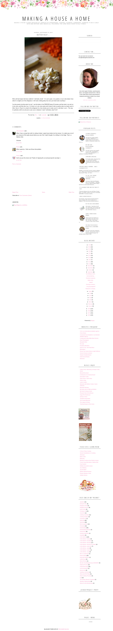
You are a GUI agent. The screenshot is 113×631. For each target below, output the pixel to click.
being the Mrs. (83, 503)
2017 (89, 249)
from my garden (83, 524)
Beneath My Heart (84, 373)
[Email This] (51, 115)
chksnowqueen (20, 131)
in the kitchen (45, 118)
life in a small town (84, 553)
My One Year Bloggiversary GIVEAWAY (89, 563)
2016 (89, 251)
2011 (89, 261)
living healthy (83, 555)
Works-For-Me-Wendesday (86, 583)
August (90, 291)
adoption (82, 502)
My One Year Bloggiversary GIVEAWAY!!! (89, 146)
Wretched (82, 358)
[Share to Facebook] (56, 115)
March (90, 302)
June (90, 295)
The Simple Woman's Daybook (87, 579)
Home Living (83, 380)
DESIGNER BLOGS (64, 629)
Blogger (92, 320)
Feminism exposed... (91, 278)
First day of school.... (91, 284)
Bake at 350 (83, 456)
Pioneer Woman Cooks (85, 473)
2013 (89, 257)
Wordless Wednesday (85, 581)
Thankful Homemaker (85, 398)
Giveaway (82, 526)
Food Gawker (83, 464)
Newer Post (15, 192)
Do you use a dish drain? (92, 204)
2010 (89, 264)
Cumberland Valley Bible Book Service (89, 338)
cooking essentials (84, 514)
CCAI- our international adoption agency (89, 331)
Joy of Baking (83, 467)
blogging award (83, 505)
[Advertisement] (43, 178)
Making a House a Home (56, 18)
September (90, 272)
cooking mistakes (84, 516)
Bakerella (82, 458)
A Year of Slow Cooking (85, 451)
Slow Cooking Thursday (85, 575)
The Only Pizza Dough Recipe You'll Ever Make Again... (92, 226)
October (90, 270)
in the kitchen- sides (84, 548)
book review (83, 509)
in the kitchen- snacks (85, 550)
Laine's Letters (83, 382)
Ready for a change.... (91, 288)
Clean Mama (83, 333)
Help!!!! (91, 282)
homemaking (83, 527)
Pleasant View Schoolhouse (86, 393)
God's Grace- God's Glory (86, 378)
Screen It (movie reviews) (86, 353)
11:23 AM (19, 151)
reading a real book (84, 572)
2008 (89, 310)
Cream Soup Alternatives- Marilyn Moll (89, 462)
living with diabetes (84, 557)
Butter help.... (91, 280)
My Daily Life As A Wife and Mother (88, 389)
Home (43, 192)
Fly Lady (82, 343)
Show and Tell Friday (85, 574)
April (90, 299)
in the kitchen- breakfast (85, 540)
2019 (89, 245)
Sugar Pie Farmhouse (85, 395)
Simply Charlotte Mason (85, 355)
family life (82, 520)
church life (82, 513)
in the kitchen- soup (84, 551)
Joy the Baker (83, 469)
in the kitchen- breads (85, 539)
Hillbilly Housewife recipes (86, 466)
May (90, 297)
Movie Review (83, 561)
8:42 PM (18, 160)
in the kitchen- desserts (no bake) (88, 544)
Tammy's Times (83, 396)
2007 (89, 313)
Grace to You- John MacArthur (87, 347)
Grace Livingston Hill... (86, 196)
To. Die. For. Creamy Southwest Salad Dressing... (91, 177)
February (90, 304)
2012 (89, 259)
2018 (89, 247)
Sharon (18, 155)
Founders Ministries (84, 345)
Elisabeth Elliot (83, 342)
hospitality (82, 535)
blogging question (84, 507)
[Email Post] (48, 115)
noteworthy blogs (84, 566)
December (90, 265)
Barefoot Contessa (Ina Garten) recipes (89, 460)
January (90, 306)
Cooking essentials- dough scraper (91, 134)
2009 (89, 308)
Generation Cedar (84, 376)
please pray (83, 570)
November (90, 267)
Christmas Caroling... (91, 156)
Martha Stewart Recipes (85, 471)
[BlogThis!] (52, 115)
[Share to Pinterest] (57, 115)
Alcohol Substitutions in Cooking (87, 453)
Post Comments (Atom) (26, 195)
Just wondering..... (91, 276)
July (90, 293)
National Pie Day (84, 564)
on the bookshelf (84, 568)
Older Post (71, 192)
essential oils (83, 518)
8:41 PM (18, 143)
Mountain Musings (84, 387)
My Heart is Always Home (86, 391)
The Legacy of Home (85, 402)
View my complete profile (89, 100)
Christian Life (83, 511)
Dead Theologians (84, 340)
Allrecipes (82, 455)
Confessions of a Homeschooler (87, 374)
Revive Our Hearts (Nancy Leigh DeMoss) (90, 351)
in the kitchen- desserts (85, 542)
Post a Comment (16, 164)
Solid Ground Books (85, 356)
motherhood (83, 559)
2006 (89, 315)
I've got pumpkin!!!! (91, 286)
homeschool (83, 531)
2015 (89, 253)
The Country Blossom (85, 400)
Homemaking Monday (85, 529)
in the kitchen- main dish (86, 546)
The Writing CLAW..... (91, 274)
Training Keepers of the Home (87, 404)
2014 (89, 255)
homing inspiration (84, 533)
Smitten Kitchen (83, 475)
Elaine (18, 147)
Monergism (82, 349)
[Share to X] (54, 115)
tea (80, 577)
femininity (82, 522)
